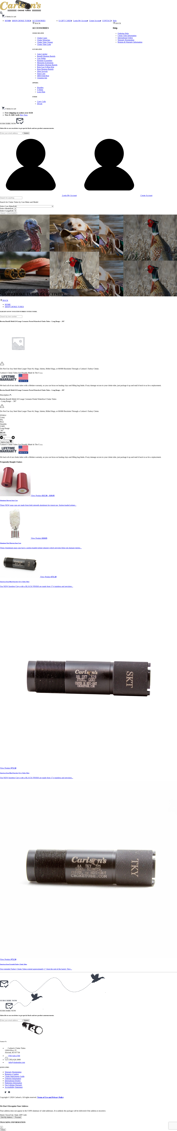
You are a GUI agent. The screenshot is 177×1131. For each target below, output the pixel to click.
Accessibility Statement (14, 1087)
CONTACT (106, 21)
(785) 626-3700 (14, 1056)
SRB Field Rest (43, 76)
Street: (2, 1115)
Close (3, 1130)
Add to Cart (5, 442)
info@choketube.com (17, 1062)
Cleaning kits (42, 78)
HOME (8, 304)
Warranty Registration (126, 40)
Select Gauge (6, 211)
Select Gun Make (8, 206)
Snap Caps (41, 74)
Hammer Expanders (44, 61)
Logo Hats (41, 92)
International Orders (125, 38)
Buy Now (24, 115)
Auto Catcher (42, 54)
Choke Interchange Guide (14, 1076)
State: (16, 1115)
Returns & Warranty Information (130, 42)
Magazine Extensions (45, 63)
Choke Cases (42, 38)
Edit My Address (7, 1117)
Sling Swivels (42, 71)
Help (115, 21)
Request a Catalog (12, 1074)
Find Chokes (11, 213)
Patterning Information (13, 1083)
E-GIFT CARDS (65, 21)
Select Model (6, 208)
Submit (26, 133)
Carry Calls (41, 101)
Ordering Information (13, 1079)
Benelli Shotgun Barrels (46, 56)
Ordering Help (123, 33)
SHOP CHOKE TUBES (21, 21)
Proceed (18, 1117)
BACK (5, 300)
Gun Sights (41, 58)
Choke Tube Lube (44, 44)
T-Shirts (40, 90)
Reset (3, 213)
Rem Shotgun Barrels (45, 69)
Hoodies (40, 87)
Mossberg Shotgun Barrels (47, 65)
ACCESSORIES (38, 21)
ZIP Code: (23, 1115)
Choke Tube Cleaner (45, 42)
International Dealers (13, 1081)
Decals (39, 104)
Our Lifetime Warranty (13, 1085)
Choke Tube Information (127, 36)
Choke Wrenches (43, 40)
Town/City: (9, 1115)
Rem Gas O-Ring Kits (45, 67)
